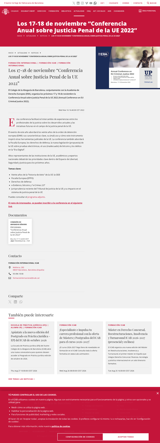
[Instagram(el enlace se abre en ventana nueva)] (82, 3)
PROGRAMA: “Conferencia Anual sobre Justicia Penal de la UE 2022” (20, 231)
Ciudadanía (119, 11)
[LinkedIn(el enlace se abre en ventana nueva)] (78, 3)
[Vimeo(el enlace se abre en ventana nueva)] (86, 3)
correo (125, 3)
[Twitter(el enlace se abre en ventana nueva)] (73, 3)
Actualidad (79, 11)
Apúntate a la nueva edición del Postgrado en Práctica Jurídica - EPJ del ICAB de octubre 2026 (30, 336)
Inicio (19, 36)
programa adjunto (36, 197)
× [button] (157, 393)
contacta (137, 3)
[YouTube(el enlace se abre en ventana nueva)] (91, 3)
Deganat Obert (28, 11)
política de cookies (61, 426)
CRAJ (89, 11)
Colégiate (113, 3)
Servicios (41, 11)
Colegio (14, 11)
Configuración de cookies (80, 437)
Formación (54, 11)
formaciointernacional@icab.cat (26, 278)
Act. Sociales (99, 11)
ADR (109, 11)
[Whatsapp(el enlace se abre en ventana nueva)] (95, 3)
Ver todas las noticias (20, 379)
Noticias (43, 36)
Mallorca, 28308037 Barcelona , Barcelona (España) (28, 268)
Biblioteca (66, 11)
